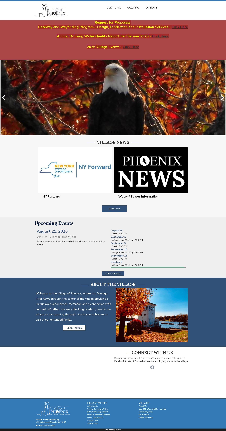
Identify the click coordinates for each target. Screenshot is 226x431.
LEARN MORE (74, 327)
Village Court (92, 423)
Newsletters (144, 414)
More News (114, 208)
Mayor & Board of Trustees (98, 414)
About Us (143, 406)
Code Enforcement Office (97, 409)
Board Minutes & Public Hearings (152, 409)
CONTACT (151, 7)
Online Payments (146, 417)
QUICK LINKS (114, 7)
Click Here (180, 27)
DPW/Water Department (97, 412)
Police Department (95, 417)
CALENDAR (133, 7)
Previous (4, 97)
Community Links (146, 412)
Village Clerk (92, 420)
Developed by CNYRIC (113, 430)
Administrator (92, 406)
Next (221, 97)
